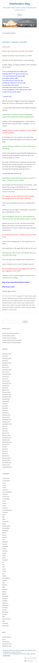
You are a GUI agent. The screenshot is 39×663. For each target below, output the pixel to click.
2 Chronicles (5, 496)
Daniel (4, 523)
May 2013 (5, 451)
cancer (34, 296)
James (4, 557)
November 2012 (6, 462)
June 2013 (5, 449)
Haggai (4, 548)
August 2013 (5, 444)
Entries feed (5, 641)
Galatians (5, 542)
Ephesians (5, 530)
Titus (3, 621)
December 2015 (6, 394)
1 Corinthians (6, 480)
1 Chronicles (5, 478)
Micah (4, 591)
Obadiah (4, 600)
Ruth (3, 616)
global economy (18, 300)
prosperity (18, 305)
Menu (19, 14)
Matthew (4, 589)
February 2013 (6, 458)
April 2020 (5, 360)
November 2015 (6, 397)
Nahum (4, 594)
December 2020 (6, 358)
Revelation (5, 612)
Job (3, 562)
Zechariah (5, 623)
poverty (12, 305)
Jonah (4, 569)
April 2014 (5, 431)
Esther (4, 532)
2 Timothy (5, 512)
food (11, 300)
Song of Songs (6, 619)
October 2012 (6, 465)
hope (14, 303)
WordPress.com (6, 646)
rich (30, 305)
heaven (10, 303)
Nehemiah (5, 596)
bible (30, 296)
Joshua (4, 571)
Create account (6, 637)
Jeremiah (4, 560)
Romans (4, 614)
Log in (4, 639)
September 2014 (7, 424)
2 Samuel (5, 508)
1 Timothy (5, 494)
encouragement (28, 298)
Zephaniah (5, 625)
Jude (3, 573)
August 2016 (5, 385)
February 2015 (6, 415)
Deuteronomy (6, 526)
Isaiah (4, 555)
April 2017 (5, 378)
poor (8, 305)
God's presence (30, 300)
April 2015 (5, 410)
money (4, 305)
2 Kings (4, 503)
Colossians (5, 521)
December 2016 (6, 383)
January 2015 (6, 417)
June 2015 (5, 406)
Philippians (5, 605)
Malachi (4, 585)
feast (8, 300)
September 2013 (7, 442)
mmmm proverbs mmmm (9, 338)
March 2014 (5, 433)
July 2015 (4, 403)
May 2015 (5, 408)
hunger (19, 303)
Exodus (4, 535)
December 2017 (6, 374)
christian (4, 298)
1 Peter (4, 487)
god (24, 300)
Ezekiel (4, 537)
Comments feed (6, 643)
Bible (9, 291)
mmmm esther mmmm (8, 335)
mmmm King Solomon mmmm (10, 333)
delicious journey (13, 298)
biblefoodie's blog (19, 3)
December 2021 (6, 353)
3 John (4, 514)
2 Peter (4, 505)
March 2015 (5, 412)
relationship (25, 305)
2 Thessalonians (7, 510)
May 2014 (5, 428)
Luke (3, 582)
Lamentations (6, 578)
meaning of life (29, 303)
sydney (23, 307)
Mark (3, 587)
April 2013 (5, 453)
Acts (3, 517)
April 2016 (5, 387)
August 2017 (5, 376)
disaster (20, 298)
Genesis (4, 544)
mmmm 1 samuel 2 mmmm (14, 42)
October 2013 (6, 440)
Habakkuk (5, 546)
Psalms (4, 610)
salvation (11, 307)
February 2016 (6, 392)
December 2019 (6, 363)
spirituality (17, 307)
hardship (4, 303)
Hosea (4, 553)
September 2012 (7, 467)
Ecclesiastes (5, 528)
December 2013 (6, 437)
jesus (23, 303)
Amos (3, 519)
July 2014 (4, 426)
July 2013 (4, 446)
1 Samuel (19, 296)
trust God (28, 307)
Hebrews (4, 551)
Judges (17, 101)
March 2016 (5, 390)
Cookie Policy (6, 655)
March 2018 (5, 372)
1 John (4, 483)
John (3, 566)
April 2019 (5, 365)
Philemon (5, 603)
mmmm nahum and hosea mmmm (12, 340)
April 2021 (5, 356)
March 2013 (5, 455)
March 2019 (5, 367)
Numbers (5, 598)
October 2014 (6, 421)
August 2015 (5, 401)
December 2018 (6, 369)
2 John (4, 501)
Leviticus (4, 580)
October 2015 (6, 399)
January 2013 (6, 460)
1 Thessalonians (7, 492)
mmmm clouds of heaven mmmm (11, 342)
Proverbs (5, 607)
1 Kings (4, 485)
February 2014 (6, 435)
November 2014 (6, 419)
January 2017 (6, 381)
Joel (3, 564)
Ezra (3, 539)
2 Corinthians (6, 498)
